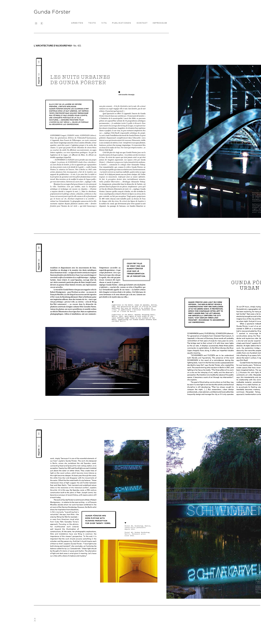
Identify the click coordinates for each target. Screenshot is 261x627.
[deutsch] (36, 24)
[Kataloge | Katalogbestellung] (122, 23)
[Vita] (104, 23)
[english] (42, 24)
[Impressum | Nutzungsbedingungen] (159, 23)
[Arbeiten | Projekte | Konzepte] (77, 23)
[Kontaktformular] (142, 23)
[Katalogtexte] (92, 23)
